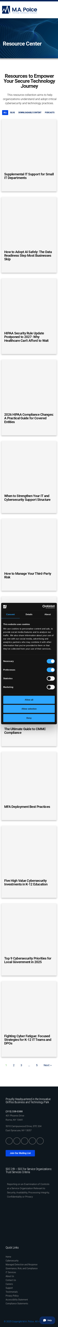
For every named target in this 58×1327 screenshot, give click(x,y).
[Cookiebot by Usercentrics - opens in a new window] (42, 607)
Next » (48, 1065)
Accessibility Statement (17, 1299)
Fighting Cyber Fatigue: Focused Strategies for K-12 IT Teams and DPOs (27, 1039)
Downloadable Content (29, 112)
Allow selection (29, 709)
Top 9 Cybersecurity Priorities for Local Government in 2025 (27, 960)
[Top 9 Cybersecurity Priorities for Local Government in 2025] (29, 929)
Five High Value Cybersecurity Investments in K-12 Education (25, 882)
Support (9, 1287)
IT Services (11, 1272)
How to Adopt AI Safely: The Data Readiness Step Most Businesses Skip (28, 255)
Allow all (29, 700)
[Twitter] (16, 1140)
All (5, 112)
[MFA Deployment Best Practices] (29, 777)
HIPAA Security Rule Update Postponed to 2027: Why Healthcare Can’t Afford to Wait (26, 337)
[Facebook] (24, 1140)
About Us (10, 1276)
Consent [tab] (10, 614)
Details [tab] (29, 614)
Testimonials (12, 1291)
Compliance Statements (17, 1303)
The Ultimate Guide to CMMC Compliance (25, 731)
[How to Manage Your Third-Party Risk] (29, 544)
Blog (12, 112)
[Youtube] (40, 1140)
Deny (29, 718)
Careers (9, 1284)
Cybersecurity (12, 1260)
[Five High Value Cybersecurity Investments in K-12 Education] (29, 851)
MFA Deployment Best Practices (27, 807)
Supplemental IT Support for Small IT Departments (29, 176)
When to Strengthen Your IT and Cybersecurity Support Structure (27, 497)
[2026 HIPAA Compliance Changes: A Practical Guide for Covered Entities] (29, 385)
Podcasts (49, 112)
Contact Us (11, 1280)
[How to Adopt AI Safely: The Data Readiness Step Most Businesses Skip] (29, 222)
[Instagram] (32, 1140)
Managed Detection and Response (21, 1264)
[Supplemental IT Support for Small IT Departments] (29, 145)
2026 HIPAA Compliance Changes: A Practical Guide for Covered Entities (29, 418)
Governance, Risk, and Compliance (22, 1268)
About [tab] (47, 614)
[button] (54, 10)
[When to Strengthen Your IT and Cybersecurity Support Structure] (29, 466)
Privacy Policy (12, 1295)
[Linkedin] (9, 1140)
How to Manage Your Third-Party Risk (27, 575)
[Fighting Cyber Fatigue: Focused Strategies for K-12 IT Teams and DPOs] (29, 1007)
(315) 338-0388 (14, 1111)
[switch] (51, 670)
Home (8, 1256)
